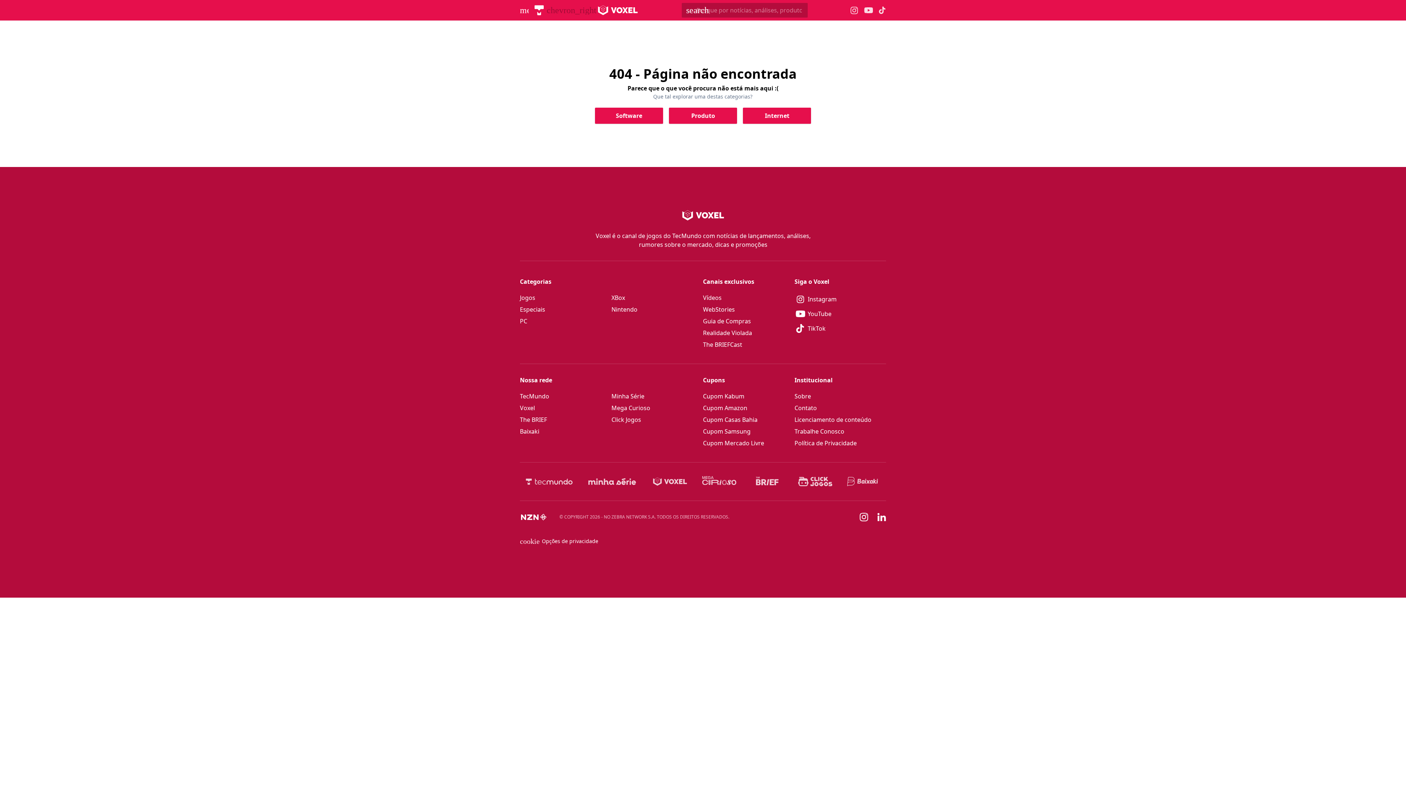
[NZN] (534, 517)
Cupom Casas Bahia (730, 420)
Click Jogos (626, 420)
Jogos (527, 298)
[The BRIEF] (767, 481)
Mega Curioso (630, 408)
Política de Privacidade (826, 443)
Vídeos (712, 298)
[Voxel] (670, 481)
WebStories (719, 309)
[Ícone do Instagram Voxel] (854, 10)
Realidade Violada (727, 333)
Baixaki (529, 431)
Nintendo (624, 309)
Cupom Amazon (725, 408)
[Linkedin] (881, 517)
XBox (618, 298)
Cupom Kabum (723, 396)
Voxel (527, 408)
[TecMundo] (539, 10)
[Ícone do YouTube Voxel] (868, 10)
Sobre (803, 396)
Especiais (532, 309)
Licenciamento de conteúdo (833, 420)
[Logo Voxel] (617, 10)
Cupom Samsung (727, 431)
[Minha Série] (612, 481)
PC (523, 321)
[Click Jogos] (815, 481)
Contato (806, 408)
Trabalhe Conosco (819, 431)
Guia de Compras (727, 321)
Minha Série (627, 396)
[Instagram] (864, 517)
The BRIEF (533, 420)
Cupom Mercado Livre (733, 443)
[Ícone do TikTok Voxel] (882, 10)
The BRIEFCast (722, 345)
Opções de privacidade (559, 541)
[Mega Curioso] (719, 481)
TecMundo (534, 396)
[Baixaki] (863, 481)
